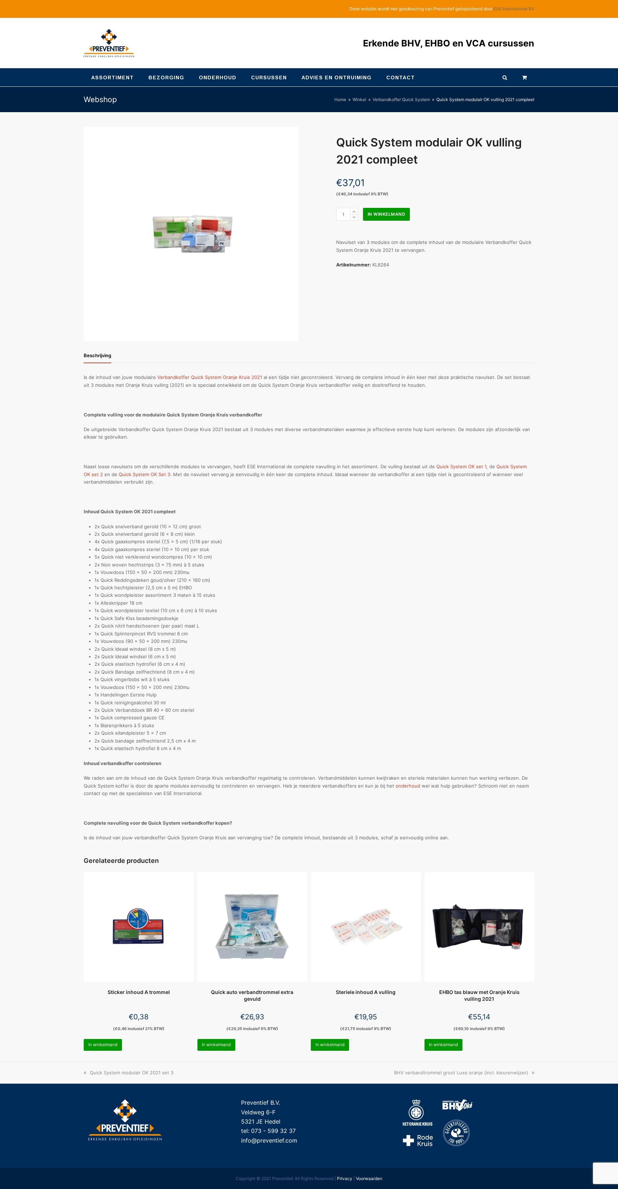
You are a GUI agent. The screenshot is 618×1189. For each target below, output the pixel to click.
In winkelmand (387, 214)
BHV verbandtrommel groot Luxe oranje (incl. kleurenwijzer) (461, 1072)
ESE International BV (514, 8)
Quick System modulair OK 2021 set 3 (131, 1072)
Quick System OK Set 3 (144, 474)
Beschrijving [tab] (97, 355)
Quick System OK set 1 (461, 466)
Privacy (344, 1178)
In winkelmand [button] (102, 1044)
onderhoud (408, 786)
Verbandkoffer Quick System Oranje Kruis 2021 (209, 377)
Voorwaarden (369, 1178)
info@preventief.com (269, 1140)
